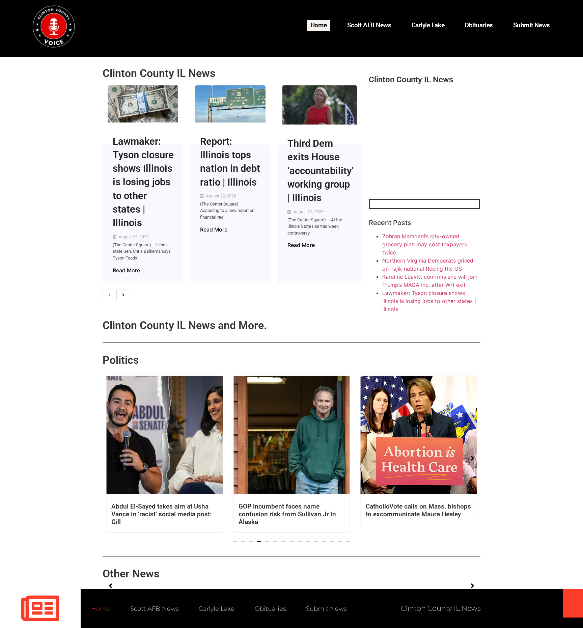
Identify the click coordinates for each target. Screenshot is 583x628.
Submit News (531, 25)
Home (318, 25)
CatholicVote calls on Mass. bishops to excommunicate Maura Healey (418, 510)
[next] (123, 295)
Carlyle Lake (428, 25)
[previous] (109, 295)
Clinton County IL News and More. (185, 325)
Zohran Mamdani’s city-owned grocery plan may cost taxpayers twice (424, 244)
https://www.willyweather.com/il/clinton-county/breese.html (419, 164)
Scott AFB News (369, 25)
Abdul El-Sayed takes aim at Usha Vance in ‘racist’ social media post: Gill (161, 514)
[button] (235, 541)
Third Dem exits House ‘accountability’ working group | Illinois (320, 170)
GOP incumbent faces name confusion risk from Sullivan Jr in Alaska (287, 514)
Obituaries (479, 25)
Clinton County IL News (159, 73)
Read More (126, 270)
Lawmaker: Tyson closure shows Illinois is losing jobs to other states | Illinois (143, 182)
